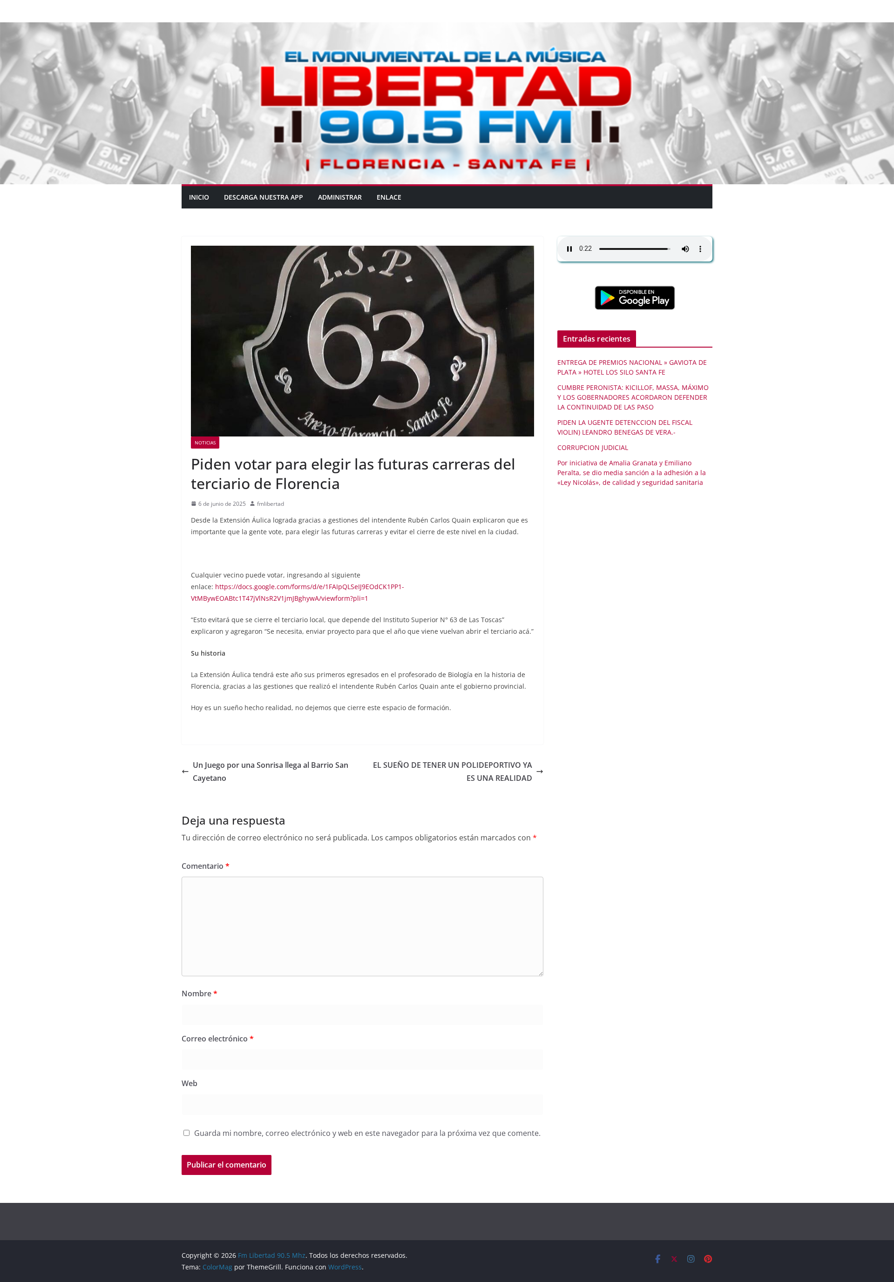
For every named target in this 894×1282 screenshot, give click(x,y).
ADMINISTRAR (340, 197)
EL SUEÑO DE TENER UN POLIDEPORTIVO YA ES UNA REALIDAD (452, 772)
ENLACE (389, 197)
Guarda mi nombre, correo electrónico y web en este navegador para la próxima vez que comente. (367, 1133)
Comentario (206, 866)
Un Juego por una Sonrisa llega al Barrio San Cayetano (270, 772)
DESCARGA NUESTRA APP (263, 197)
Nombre (199, 993)
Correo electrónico (218, 1039)
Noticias (205, 442)
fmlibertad (270, 504)
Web (189, 1083)
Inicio (199, 197)
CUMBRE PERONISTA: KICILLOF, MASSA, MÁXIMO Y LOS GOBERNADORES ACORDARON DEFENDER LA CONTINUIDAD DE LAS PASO (633, 397)
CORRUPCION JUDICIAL (592, 447)
